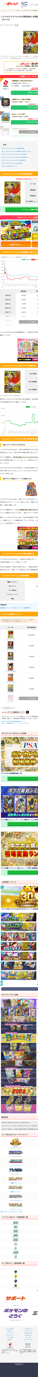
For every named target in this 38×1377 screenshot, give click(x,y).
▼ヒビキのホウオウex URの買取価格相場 (13, 148)
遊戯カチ (9, 1339)
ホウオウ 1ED (10, 639)
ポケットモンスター (7, 1126)
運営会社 (9, 1331)
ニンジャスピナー (16, 1157)
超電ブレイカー (16, 1192)
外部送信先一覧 (28, 1333)
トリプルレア (15, 1241)
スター (15, 1245)
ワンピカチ (28, 1337)
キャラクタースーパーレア (16, 1233)
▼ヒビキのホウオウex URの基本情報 (12, 163)
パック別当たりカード (28, 1328)
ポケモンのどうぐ (16, 1320)
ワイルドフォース (16, 1209)
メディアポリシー (9, 1335)
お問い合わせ (28, 1335)
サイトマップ (9, 1333)
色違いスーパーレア (15, 1237)
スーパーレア (15, 1228)
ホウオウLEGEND (10, 671)
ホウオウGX (10, 693)
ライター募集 (9, 1337)
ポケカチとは (28, 1331)
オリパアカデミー (28, 1339)
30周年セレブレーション (16, 1147)
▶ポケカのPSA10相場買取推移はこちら (13, 721)
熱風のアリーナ (16, 1183)
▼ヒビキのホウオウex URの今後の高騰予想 (13, 160)
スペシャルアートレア (16, 1224)
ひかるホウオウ (10, 682)
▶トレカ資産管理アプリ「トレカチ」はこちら (15, 723)
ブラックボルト (16, 1174)
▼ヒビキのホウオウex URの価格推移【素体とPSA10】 (16, 151)
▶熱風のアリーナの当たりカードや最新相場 (15, 608)
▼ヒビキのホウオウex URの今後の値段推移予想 (15, 157)
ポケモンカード (28, 1126)
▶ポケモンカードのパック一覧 (11, 1212)
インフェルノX (16, 1165)
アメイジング (15, 1250)
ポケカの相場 (9, 1328)
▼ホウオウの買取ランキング (10, 166)
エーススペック (16, 1254)
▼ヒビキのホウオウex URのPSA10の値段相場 (14, 154)
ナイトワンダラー (16, 1200)
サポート (16, 1305)
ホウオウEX (10, 649)
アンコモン (16, 1258)
